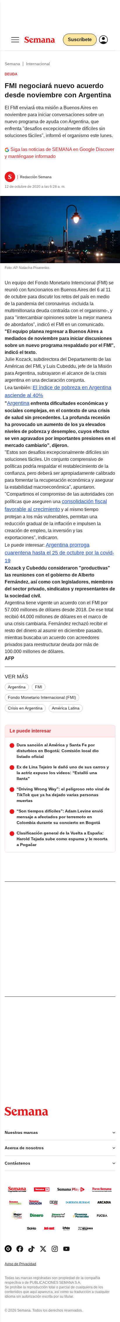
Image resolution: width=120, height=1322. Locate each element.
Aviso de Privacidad (26, 1264)
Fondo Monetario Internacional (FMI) (42, 697)
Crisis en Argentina (25, 708)
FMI (38, 687)
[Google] (8, 1248)
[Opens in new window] (19, 1248)
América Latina (66, 708)
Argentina (18, 403)
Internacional (38, 63)
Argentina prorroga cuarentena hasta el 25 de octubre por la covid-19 (59, 552)
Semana (12, 63)
